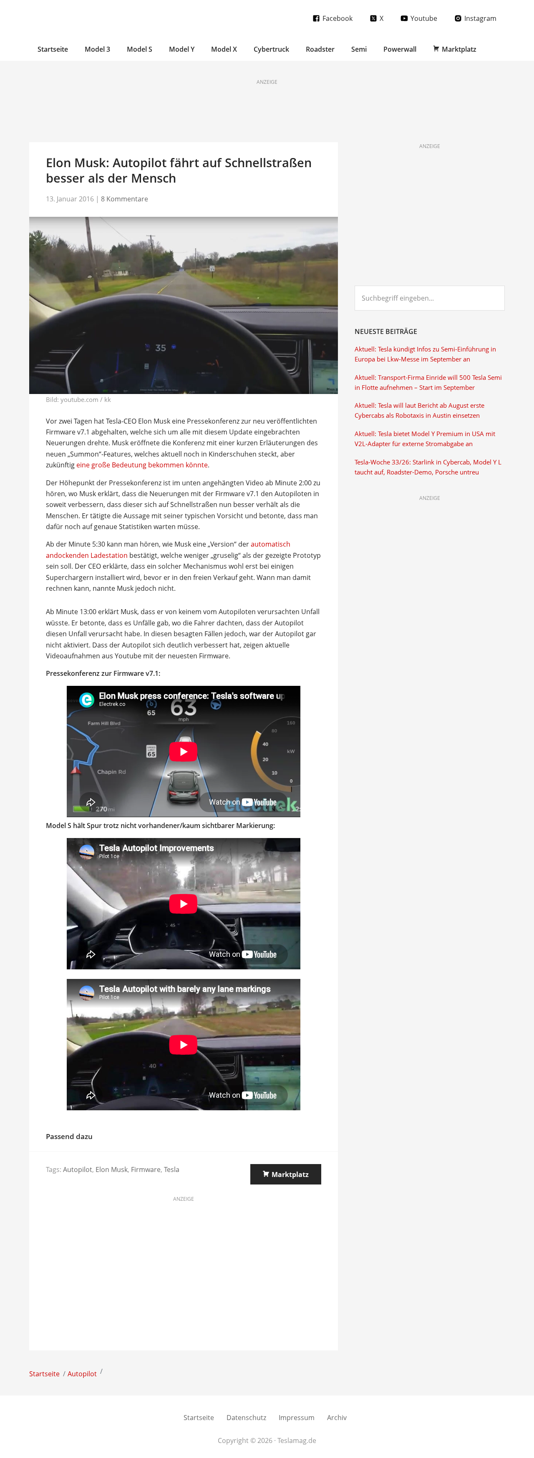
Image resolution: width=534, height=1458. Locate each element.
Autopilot (77, 1169)
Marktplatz (290, 1174)
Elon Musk (112, 1169)
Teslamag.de (78, 17)
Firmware (146, 1169)
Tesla (171, 1169)
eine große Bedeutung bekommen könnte (142, 464)
